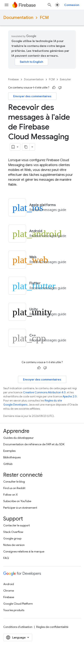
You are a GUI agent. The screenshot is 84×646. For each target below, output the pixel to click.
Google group (12, 538)
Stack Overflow (13, 532)
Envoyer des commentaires (32, 96)
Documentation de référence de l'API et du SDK (33, 444)
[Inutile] (60, 88)
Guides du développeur (18, 438)
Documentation (18, 17)
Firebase (13, 79)
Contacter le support (16, 525)
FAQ (6, 558)
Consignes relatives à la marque (23, 551)
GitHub (7, 464)
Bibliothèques (12, 457)
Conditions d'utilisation (17, 626)
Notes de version (14, 545)
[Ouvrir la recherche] (49, 4)
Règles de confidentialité (52, 626)
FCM (44, 17)
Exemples (9, 451)
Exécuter (65, 79)
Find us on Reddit (14, 488)
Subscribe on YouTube (17, 501)
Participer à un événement (20, 507)
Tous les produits (13, 610)
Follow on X (10, 494)
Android (8, 584)
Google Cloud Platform (18, 603)
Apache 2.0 (70, 396)
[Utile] (54, 88)
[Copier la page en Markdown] (26, 146)
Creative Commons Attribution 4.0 (44, 392)
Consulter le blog (14, 481)
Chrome (8, 590)
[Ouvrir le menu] (6, 5)
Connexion (71, 5)
